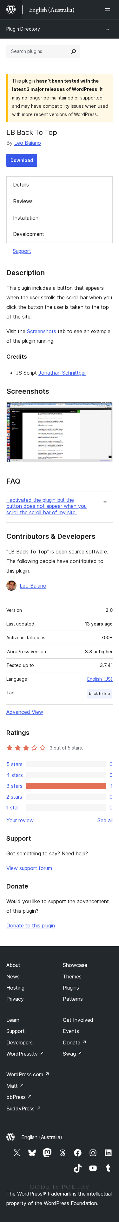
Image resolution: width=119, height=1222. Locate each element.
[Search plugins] (73, 51)
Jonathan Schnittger (62, 373)
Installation (25, 218)
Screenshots (41, 331)
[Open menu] (109, 9)
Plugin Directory (23, 29)
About (13, 965)
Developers (19, 1042)
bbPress (19, 1097)
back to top (99, 693)
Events (71, 1031)
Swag (72, 1053)
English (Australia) (41, 1137)
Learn (12, 1020)
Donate (75, 1042)
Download (21, 160)
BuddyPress (23, 1108)
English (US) (100, 679)
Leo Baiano (27, 143)
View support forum (29, 868)
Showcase (75, 965)
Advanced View (24, 712)
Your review (20, 820)
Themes (72, 976)
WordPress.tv (25, 1053)
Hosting (15, 987)
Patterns (73, 999)
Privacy (15, 999)
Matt (15, 1086)
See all (105, 820)
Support (22, 251)
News (13, 976)
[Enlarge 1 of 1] (104, 410)
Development (28, 234)
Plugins (71, 987)
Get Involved (78, 1020)
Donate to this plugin (30, 925)
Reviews (23, 201)
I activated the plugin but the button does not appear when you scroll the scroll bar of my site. (46, 506)
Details (21, 184)
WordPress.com (28, 1074)
